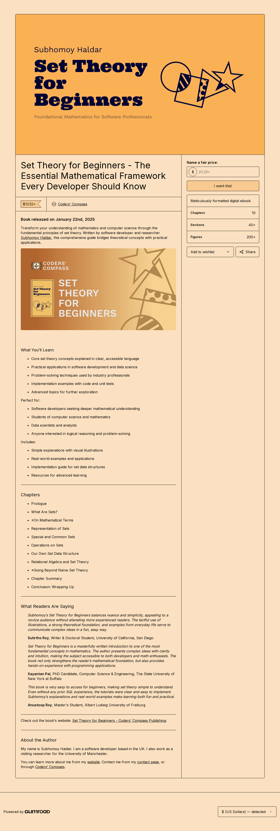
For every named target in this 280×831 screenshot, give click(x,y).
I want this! (223, 186)
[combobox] (210, 252)
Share (250, 252)
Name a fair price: (202, 162)
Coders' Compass (72, 204)
